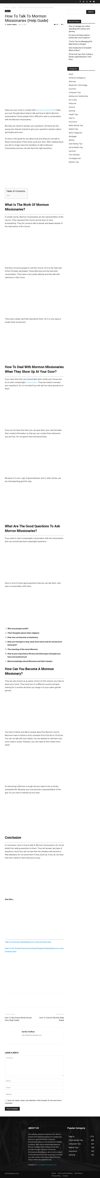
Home (7, 7)
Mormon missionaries (45, 110)
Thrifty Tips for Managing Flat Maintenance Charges (80, 43)
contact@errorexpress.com (47, 1165)
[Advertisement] (34, 90)
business (72, 89)
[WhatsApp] (24, 30)
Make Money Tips (76, 125)
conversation (31, 382)
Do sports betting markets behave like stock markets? (79, 36)
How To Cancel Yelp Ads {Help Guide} (51, 1019)
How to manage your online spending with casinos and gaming (79, 28)
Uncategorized (75, 158)
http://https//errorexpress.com (31, 1035)
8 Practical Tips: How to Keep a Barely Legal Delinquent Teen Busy (81, 56)
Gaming (72, 111)
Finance (72, 107)
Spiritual (72, 151)
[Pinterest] (18, 30)
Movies (72, 140)
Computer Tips (75, 92)
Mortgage (73, 136)
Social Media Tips (76, 147)
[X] (87, 1)
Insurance (73, 122)
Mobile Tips (73, 129)
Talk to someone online (28, 942)
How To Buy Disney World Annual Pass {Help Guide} (18, 1019)
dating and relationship (78, 96)
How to (13, 7)
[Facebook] (80, 1)
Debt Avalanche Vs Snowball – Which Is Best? (80, 49)
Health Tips (73, 114)
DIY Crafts (73, 100)
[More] (29, 30)
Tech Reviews (74, 154)
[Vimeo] (90, 1)
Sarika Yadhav (12, 24)
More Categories (75, 133)
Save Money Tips (75, 144)
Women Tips (74, 162)
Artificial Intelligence (77, 78)
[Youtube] (93, 1)
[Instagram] (83, 1)
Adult (71, 74)
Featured (72, 103)
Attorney (72, 81)
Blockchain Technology (78, 85)
